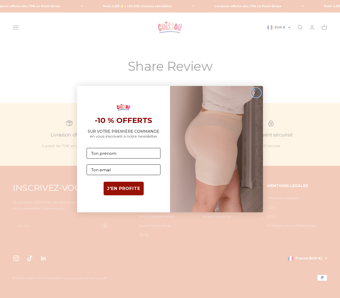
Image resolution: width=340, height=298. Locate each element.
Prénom (95, 143)
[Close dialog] (256, 92)
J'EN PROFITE (123, 188)
